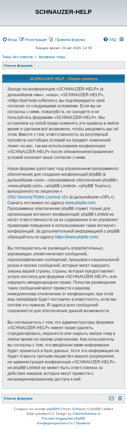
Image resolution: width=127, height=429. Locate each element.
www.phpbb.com (80, 202)
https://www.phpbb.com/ (76, 237)
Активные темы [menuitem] (52, 57)
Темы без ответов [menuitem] (17, 57)
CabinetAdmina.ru (86, 413)
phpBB (52, 409)
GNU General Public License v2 (36, 197)
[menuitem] (9, 40)
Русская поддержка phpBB (63, 418)
